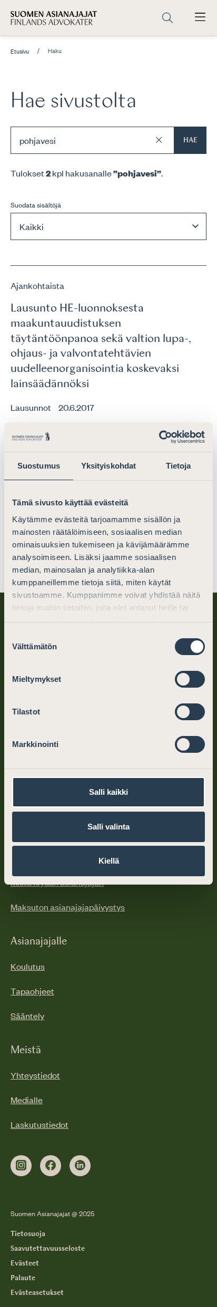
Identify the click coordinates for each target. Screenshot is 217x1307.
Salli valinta (108, 826)
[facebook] (50, 1165)
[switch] (190, 679)
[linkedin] (80, 1165)
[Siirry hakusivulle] (167, 18)
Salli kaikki (108, 791)
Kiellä (108, 860)
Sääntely (27, 1015)
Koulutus (28, 966)
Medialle (27, 1099)
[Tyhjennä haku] (159, 140)
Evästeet (25, 1263)
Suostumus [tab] (38, 465)
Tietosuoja (28, 1234)
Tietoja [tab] (178, 465)
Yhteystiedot (35, 1075)
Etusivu (20, 51)
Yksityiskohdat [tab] (108, 465)
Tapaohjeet (32, 991)
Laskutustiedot (39, 1124)
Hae (190, 140)
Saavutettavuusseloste (48, 1248)
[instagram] (21, 1165)
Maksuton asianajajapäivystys (68, 906)
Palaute (23, 1278)
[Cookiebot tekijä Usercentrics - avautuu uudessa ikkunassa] (159, 437)
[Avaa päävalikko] (200, 18)
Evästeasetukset (37, 1292)
